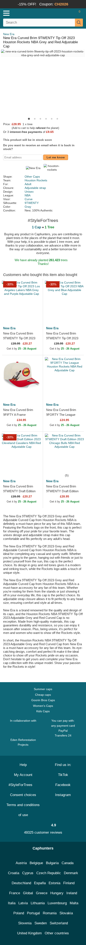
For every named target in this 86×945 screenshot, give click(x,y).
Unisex (29, 191)
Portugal (33, 913)
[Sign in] (63, 13)
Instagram (63, 795)
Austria (21, 863)
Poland (18, 913)
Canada (67, 863)
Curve (29, 199)
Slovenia (25, 923)
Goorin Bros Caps (43, 700)
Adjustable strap (35, 188)
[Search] (79, 23)
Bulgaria (52, 863)
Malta (74, 903)
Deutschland (21, 883)
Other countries (57, 933)
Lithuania (38, 903)
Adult (28, 184)
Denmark (71, 873)
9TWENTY (32, 203)
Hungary (56, 893)
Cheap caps (43, 694)
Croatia (13, 873)
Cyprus (27, 873)
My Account (23, 775)
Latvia (23, 903)
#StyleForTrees (21, 785)
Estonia (54, 883)
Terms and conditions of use (23, 810)
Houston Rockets (36, 180)
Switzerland (59, 923)
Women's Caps (43, 705)
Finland (69, 883)
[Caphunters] (25, 13)
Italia (11, 903)
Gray (28, 206)
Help (23, 765)
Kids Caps (43, 711)
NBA (27, 195)
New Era (8, 34)
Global (28, 893)
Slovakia (66, 913)
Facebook (63, 785)
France (14, 893)
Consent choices (23, 795)
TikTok (63, 775)
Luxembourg (57, 903)
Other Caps (32, 176)
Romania (50, 913)
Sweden (40, 923)
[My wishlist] (70, 13)
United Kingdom (29, 933)
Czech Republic (48, 873)
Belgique (36, 863)
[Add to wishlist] (33, 313)
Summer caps (43, 689)
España (40, 883)
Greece (41, 893)
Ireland (71, 893)
